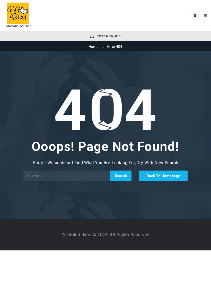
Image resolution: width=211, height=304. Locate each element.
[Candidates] (55, 15)
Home (94, 47)
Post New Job (108, 36)
